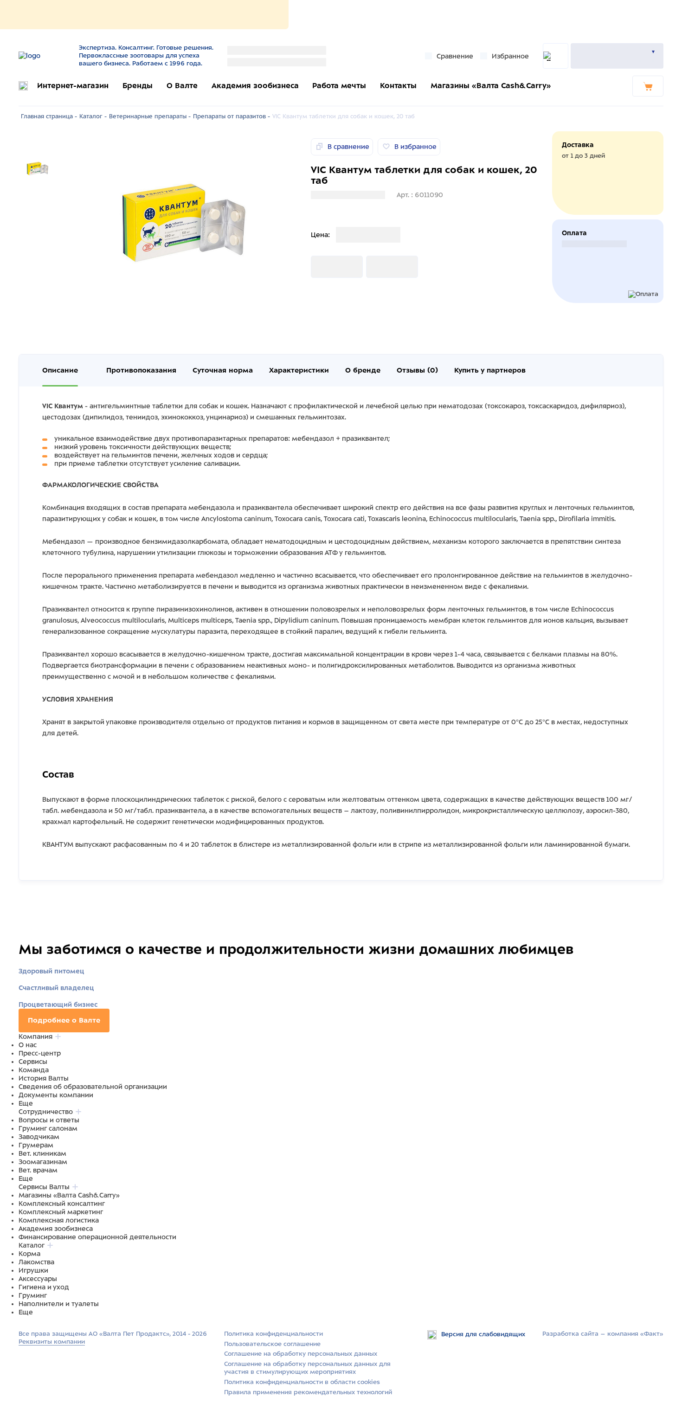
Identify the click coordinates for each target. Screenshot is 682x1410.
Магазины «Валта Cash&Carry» (491, 86)
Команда (34, 1070)
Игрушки (33, 1270)
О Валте (182, 86)
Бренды (137, 86)
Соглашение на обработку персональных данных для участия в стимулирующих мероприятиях (307, 1367)
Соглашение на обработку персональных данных (300, 1353)
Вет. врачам (38, 1170)
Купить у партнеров (490, 370)
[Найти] (555, 56)
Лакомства (36, 1262)
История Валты (44, 1078)
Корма (29, 1253)
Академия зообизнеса (255, 86)
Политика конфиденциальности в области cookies (302, 1381)
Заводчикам (39, 1136)
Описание (60, 370)
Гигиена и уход (44, 1287)
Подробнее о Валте (64, 1020)
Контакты (398, 86)
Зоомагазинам (43, 1161)
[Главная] (45, 56)
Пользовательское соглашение (272, 1343)
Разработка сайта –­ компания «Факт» (602, 1333)
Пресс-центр (40, 1053)
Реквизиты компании (52, 1341)
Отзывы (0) (417, 370)
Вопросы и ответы (49, 1120)
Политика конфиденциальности (273, 1333)
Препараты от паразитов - (231, 116)
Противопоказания (141, 370)
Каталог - (93, 116)
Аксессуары (38, 1278)
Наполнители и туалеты (59, 1303)
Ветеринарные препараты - (150, 116)
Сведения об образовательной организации (93, 1086)
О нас (28, 1045)
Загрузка (325, 266)
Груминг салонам (48, 1128)
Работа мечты (339, 86)
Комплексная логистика (59, 1220)
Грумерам (36, 1145)
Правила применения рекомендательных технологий (308, 1392)
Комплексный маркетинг (61, 1212)
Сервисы (33, 1061)
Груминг (33, 1295)
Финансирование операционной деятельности (97, 1237)
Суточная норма (223, 370)
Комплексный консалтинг (62, 1203)
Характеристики (299, 370)
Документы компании (56, 1095)
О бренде (362, 370)
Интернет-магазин (73, 86)
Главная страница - (49, 116)
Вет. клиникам (42, 1153)
